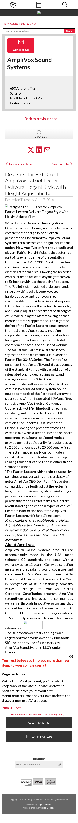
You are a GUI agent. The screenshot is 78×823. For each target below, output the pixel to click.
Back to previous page (40, 119)
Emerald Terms (19, 714)
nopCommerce (44, 804)
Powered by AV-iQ (54, 714)
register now (11, 707)
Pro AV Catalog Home (14, 24)
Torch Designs (48, 808)
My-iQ (32, 24)
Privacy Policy (36, 714)
